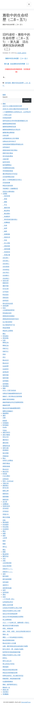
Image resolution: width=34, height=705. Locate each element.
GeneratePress (26, 702)
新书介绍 (6, 488)
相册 (4, 533)
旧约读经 (8, 83)
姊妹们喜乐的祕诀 (8, 399)
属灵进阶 (6, 443)
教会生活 (6, 360)
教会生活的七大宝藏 (9, 643)
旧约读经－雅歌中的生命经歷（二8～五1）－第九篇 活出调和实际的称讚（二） (16, 42)
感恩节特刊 (6, 432)
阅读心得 (6, 690)
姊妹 (5, 202)
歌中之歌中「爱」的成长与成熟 (13, 649)
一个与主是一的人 (8, 599)
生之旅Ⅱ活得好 (7, 322)
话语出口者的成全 (8, 191)
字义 (5, 205)
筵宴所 (5, 420)
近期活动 (6, 479)
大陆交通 (6, 159)
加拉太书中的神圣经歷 (10, 614)
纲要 (4, 552)
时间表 (5, 474)
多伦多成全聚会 (8, 156)
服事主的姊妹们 (8, 411)
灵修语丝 (6, 456)
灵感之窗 (6, 255)
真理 (5, 228)
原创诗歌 (6, 338)
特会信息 (6, 294)
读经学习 (6, 585)
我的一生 (6, 634)
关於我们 (6, 692)
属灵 (4, 415)
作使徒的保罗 (7, 118)
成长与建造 (6, 435)
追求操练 (6, 381)
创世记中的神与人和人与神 (11, 611)
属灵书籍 (6, 286)
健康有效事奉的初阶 (9, 124)
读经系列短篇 (7, 588)
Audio (5, 427)
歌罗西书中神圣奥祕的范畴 (11, 652)
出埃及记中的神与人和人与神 (12, 608)
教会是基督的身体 (8, 640)
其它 (4, 357)
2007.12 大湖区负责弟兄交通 (12, 106)
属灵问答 (6, 208)
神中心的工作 (7, 661)
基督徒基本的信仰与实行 (11, 319)
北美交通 (6, 135)
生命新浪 (6, 529)
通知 (4, 594)
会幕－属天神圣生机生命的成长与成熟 (15, 646)
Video (5, 430)
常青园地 (6, 423)
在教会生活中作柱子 (9, 141)
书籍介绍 (6, 483)
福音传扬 (6, 375)
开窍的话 (6, 511)
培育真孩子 (6, 147)
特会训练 (6, 527)
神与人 (5, 547)
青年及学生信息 (8, 303)
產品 (4, 531)
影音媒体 (6, 425)
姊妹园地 (6, 413)
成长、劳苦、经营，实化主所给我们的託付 (17, 631)
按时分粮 (6, 448)
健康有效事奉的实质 (9, 126)
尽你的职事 (6, 182)
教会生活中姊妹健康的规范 (11, 408)
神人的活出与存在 (8, 664)
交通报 (5, 193)
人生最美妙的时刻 (8, 310)
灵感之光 (6, 514)
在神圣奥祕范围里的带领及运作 (13, 144)
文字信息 (6, 292)
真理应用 (6, 372)
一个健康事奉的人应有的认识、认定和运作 (17, 112)
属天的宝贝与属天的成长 (11, 625)
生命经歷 (6, 366)
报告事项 (6, 386)
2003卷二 (6, 261)
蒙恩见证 (6, 556)
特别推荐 (6, 524)
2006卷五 (6, 269)
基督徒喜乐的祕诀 (8, 316)
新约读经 (6, 576)
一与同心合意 (7, 115)
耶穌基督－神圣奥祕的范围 (11, 678)
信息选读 (6, 196)
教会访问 (6, 471)
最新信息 (6, 493)
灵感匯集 (6, 694)
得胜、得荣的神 (8, 628)
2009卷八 (6, 278)
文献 (4, 418)
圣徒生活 (6, 237)
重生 (4, 334)
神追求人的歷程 (8, 331)
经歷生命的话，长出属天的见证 (13, 675)
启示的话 (6, 508)
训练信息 (6, 297)
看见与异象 (6, 517)
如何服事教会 (7, 165)
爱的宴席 (6, 522)
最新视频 (6, 496)
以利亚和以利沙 (8, 602)
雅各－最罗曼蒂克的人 (10, 684)
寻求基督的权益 (8, 171)
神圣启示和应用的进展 (10, 670)
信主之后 (6, 437)
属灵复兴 (6, 440)
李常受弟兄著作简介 (10, 219)
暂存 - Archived (8, 481)
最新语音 (6, 499)
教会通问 (6, 213)
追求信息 (6, 300)
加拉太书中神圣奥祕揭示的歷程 (13, 617)
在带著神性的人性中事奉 (11, 138)
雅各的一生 (6, 687)
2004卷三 (6, 264)
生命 (5, 225)
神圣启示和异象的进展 (10, 673)
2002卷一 (6, 258)
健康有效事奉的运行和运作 (11, 129)
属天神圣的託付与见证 (10, 174)
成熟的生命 (6, 446)
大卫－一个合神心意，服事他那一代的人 (16, 622)
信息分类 (6, 280)
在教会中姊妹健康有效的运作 (12, 393)
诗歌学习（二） (8, 572)
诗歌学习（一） (8, 569)
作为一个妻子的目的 (9, 390)
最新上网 (6, 491)
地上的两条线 (7, 619)
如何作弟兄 (6, 162)
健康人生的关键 (8, 605)
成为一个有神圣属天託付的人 (12, 180)
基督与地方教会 (8, 153)
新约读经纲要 (7, 579)
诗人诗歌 (6, 243)
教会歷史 (6, 210)
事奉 (4, 104)
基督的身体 (6, 466)
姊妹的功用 (6, 405)
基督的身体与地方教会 (10, 150)
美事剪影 (6, 234)
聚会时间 (6, 554)
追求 (4, 590)
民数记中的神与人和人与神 (11, 655)
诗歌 (4, 520)
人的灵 (5, 538)
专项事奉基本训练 (8, 168)
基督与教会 (6, 463)
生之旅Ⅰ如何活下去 (9, 325)
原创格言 (6, 450)
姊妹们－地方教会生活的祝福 (12, 396)
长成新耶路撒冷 (8, 681)
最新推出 (6, 485)
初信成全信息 (7, 313)
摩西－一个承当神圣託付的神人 (13, 637)
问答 (4, 340)
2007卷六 (6, 272)
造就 (4, 597)
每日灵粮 (6, 453)
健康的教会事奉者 (8, 132)
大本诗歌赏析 (7, 563)
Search (5, 97)
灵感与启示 (6, 506)
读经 (4, 574)
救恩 (4, 541)
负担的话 (6, 252)
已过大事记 (6, 476)
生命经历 (6, 369)
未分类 (5, 502)
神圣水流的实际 (8, 185)
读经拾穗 (6, 249)
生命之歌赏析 (7, 566)
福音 (5, 231)
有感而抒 (6, 216)
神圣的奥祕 (6, 328)
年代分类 (6, 289)
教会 (4, 458)
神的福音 (6, 667)
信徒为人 (6, 348)
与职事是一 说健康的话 (10, 188)
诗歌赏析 (6, 246)
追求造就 (6, 592)
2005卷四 (6, 266)
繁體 (4, 95)
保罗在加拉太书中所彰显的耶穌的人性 (15, 121)
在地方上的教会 (8, 460)
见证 (5, 240)
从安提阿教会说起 (8, 177)
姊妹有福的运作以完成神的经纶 (13, 402)
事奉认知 (6, 342)
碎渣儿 (5, 658)
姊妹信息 (6, 283)
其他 (4, 354)
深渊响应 (6, 222)
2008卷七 (6, 275)
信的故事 (6, 306)
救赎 (4, 544)
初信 (5, 199)
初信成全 (6, 336)
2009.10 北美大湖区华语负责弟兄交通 (15, 109)
